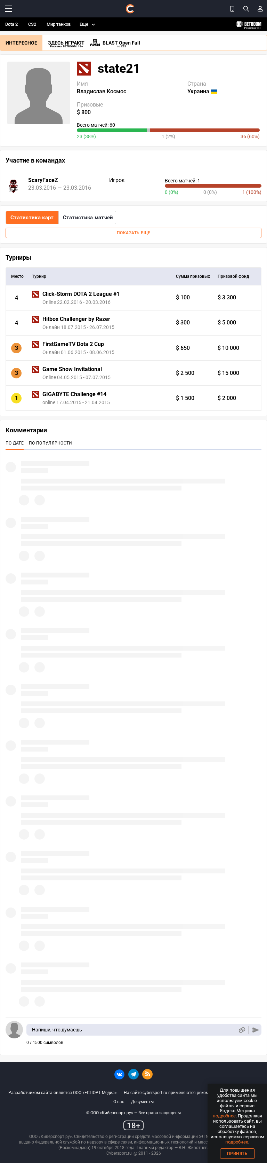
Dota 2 (11, 24)
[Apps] (232, 8)
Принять (237, 1153)
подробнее (224, 1115)
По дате (15, 443)
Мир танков (59, 24)
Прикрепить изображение (241, 1029)
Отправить (255, 1029)
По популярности (50, 443)
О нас (118, 1101)
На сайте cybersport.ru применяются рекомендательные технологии (191, 1092)
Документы (142, 1101)
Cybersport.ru (119, 1153)
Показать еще (134, 232)
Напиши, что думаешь (57, 1029)
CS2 (32, 24)
